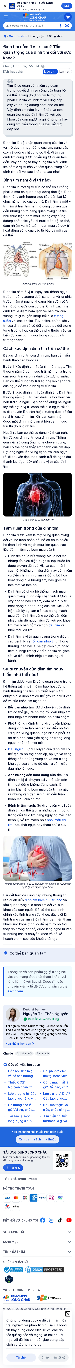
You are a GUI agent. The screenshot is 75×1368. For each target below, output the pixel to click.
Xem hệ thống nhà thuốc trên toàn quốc (37, 1131)
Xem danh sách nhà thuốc (37, 1139)
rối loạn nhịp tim (43, 641)
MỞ (66, 5)
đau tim (54, 625)
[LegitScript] (23, 1279)
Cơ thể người (24, 1053)
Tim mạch (43, 1053)
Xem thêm (15, 991)
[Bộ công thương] (13, 1270)
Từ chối (21, 1357)
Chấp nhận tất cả (53, 1357)
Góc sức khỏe (18, 36)
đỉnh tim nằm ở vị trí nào (43, 900)
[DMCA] (44, 1270)
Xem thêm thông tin (18, 1043)
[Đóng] (4, 6)
